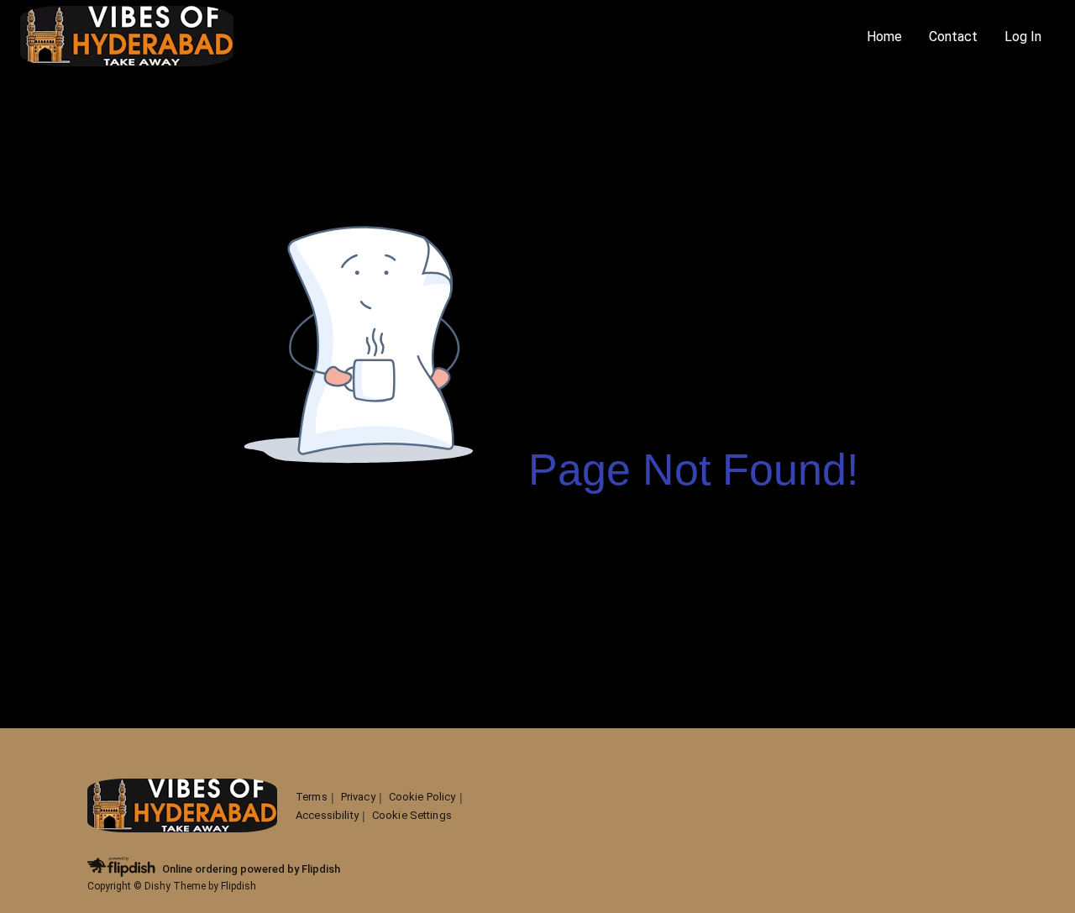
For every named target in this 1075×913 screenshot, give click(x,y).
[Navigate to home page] (436, 37)
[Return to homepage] (182, 807)
